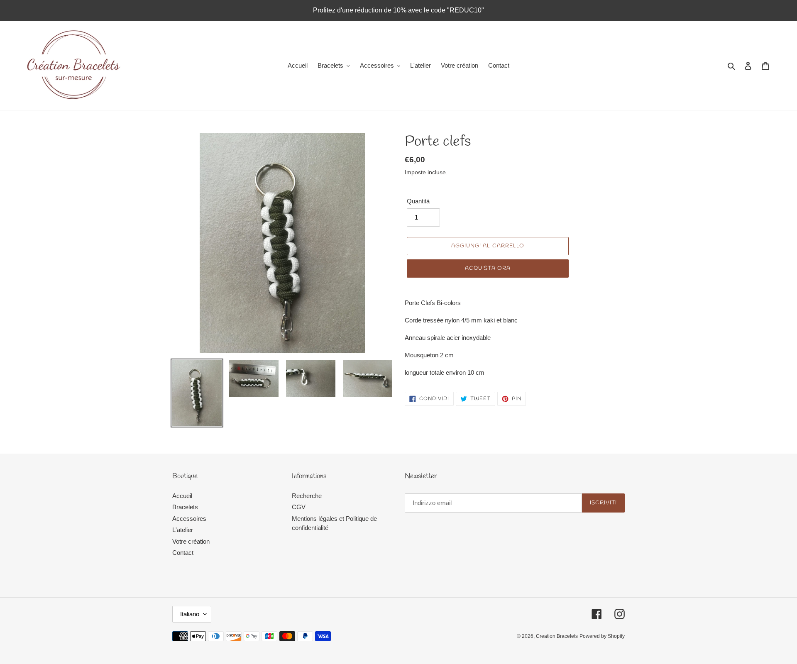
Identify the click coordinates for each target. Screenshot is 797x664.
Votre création (191, 541)
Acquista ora (487, 268)
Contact (182, 552)
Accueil (182, 495)
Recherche (307, 495)
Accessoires (189, 518)
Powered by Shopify (602, 636)
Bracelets (185, 506)
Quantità (418, 201)
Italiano (189, 614)
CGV (299, 506)
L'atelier (182, 529)
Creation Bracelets (557, 636)
